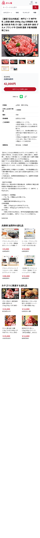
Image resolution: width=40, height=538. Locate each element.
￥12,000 (25, 309)
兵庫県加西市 (8, 79)
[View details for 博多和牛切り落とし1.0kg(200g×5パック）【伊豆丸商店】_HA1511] (29, 320)
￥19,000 (6, 336)
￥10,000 (6, 309)
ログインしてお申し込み (20, 89)
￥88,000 (6, 276)
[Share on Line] (21, 96)
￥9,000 (5, 249)
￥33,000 (25, 249)
